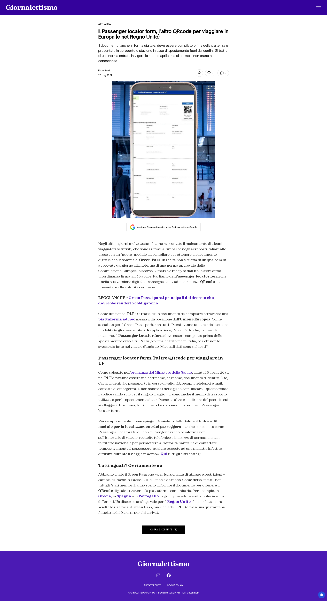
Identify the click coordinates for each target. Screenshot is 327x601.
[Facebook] (168, 575)
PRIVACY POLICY (152, 585)
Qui (164, 454)
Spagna (124, 496)
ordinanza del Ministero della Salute (161, 372)
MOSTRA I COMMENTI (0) (163, 529)
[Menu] (318, 7)
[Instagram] (158, 575)
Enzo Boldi (104, 70)
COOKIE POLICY (175, 585)
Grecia (104, 496)
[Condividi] (199, 73)
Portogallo (148, 496)
